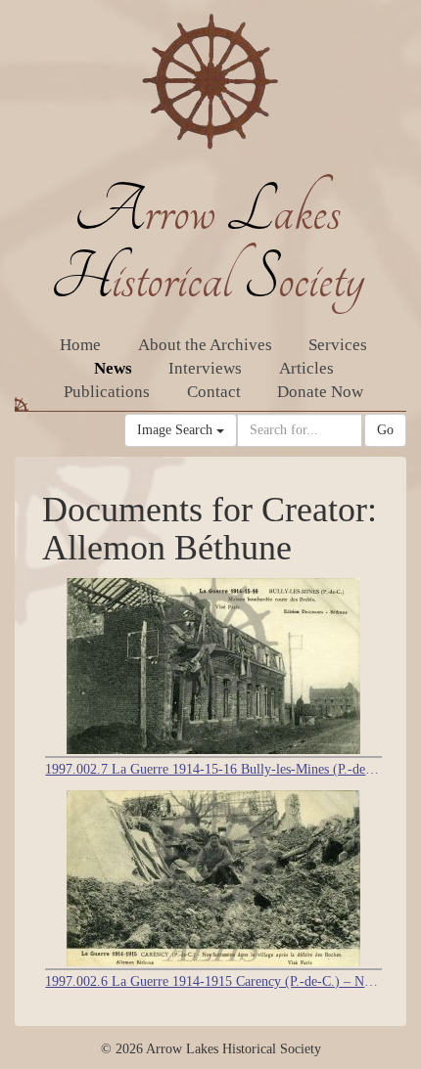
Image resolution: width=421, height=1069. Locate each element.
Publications (107, 391)
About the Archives (205, 344)
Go (385, 430)
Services (337, 344)
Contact (214, 391)
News (113, 368)
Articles (306, 368)
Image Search (176, 430)
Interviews (205, 368)
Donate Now (320, 391)
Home (80, 344)
